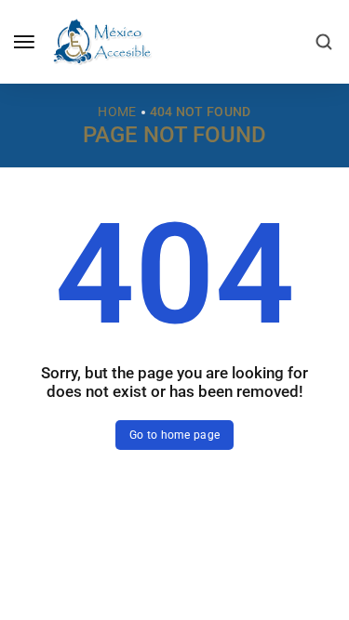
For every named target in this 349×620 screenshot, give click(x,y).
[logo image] (101, 40)
